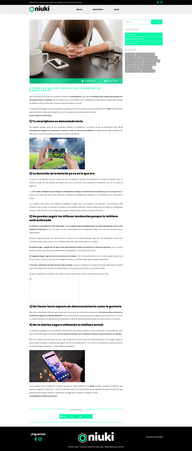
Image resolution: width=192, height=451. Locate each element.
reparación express (131, 58)
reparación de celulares (135, 39)
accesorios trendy (149, 64)
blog (116, 9)
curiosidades (130, 54)
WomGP (120, 447)
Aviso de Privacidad (154, 437)
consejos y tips (131, 43)
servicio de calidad (145, 68)
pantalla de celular (148, 71)
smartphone (129, 64)
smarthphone (90, 81)
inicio (79, 9)
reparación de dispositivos (145, 54)
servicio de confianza (132, 71)
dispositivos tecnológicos (134, 61)
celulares (138, 64)
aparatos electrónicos (152, 61)
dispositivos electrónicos (148, 58)
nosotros (98, 9)
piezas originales (131, 68)
